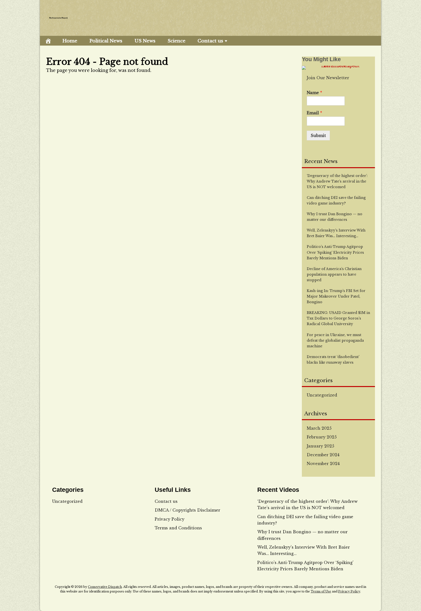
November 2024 (323, 463)
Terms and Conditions (178, 527)
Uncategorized (322, 395)
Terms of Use (321, 591)
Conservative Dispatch (105, 587)
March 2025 (319, 428)
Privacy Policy (169, 519)
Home (69, 41)
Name (314, 92)
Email (314, 112)
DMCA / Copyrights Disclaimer (187, 510)
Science (176, 41)
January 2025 (320, 446)
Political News (105, 41)
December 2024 (323, 454)
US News (144, 41)
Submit (318, 135)
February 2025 (322, 437)
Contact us (210, 41)
